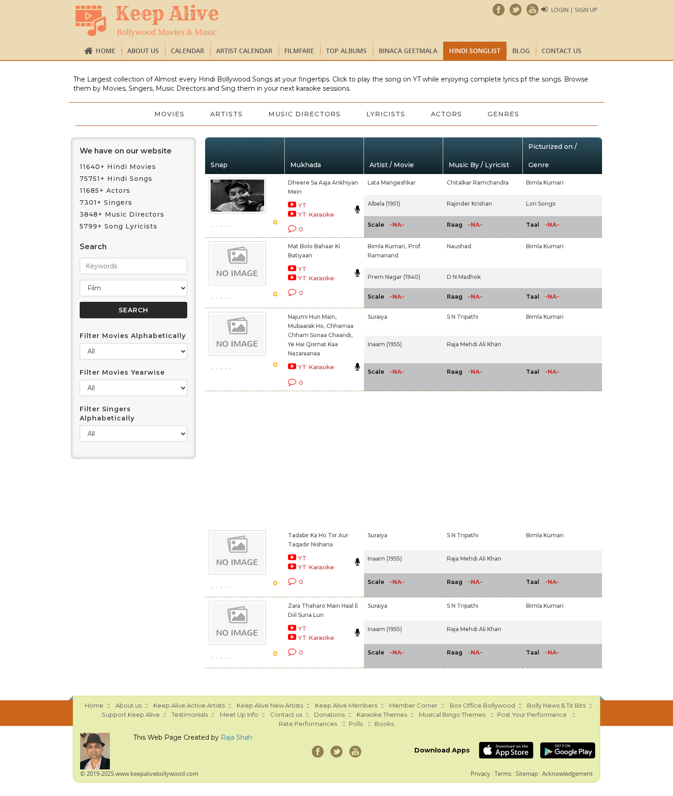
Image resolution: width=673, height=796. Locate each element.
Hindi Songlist (474, 50)
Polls (356, 723)
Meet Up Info (239, 714)
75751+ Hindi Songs (116, 178)
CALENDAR (187, 50)
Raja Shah (236, 737)
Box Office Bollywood (482, 705)
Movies (169, 114)
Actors (446, 114)
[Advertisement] (321, 459)
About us (143, 50)
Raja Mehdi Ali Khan (474, 344)
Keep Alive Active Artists (189, 705)
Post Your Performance (532, 714)
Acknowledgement (567, 773)
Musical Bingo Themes (452, 714)
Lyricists (385, 114)
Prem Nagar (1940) (394, 276)
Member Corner (413, 705)
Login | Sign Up (574, 9)
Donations (329, 714)
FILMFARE (299, 50)
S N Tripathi (462, 316)
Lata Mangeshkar (392, 182)
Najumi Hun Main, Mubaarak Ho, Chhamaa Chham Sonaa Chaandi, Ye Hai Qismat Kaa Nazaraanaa (320, 335)
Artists (226, 114)
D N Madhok (464, 276)
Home (105, 50)
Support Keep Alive (131, 714)
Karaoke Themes (382, 714)
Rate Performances (308, 723)
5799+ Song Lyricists (118, 226)
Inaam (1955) (385, 344)
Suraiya (377, 316)
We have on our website (126, 151)
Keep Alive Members (346, 705)
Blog (521, 50)
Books (384, 723)
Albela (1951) (384, 203)
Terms (502, 773)
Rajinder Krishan (469, 203)
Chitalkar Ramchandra (478, 182)
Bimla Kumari (545, 182)
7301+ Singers (106, 202)
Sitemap (527, 773)
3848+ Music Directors (122, 214)
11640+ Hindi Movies (118, 167)
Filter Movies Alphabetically (133, 336)
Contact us (561, 50)
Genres (503, 114)
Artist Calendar (244, 50)
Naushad (459, 246)
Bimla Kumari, (387, 246)
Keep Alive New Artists (270, 705)
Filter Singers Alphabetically (107, 413)
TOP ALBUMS (346, 50)
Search (93, 246)
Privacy (480, 773)
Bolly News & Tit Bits (556, 705)
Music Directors (304, 114)
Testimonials (190, 714)
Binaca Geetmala (408, 50)
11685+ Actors (105, 190)
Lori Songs (540, 203)
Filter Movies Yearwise (122, 372)
